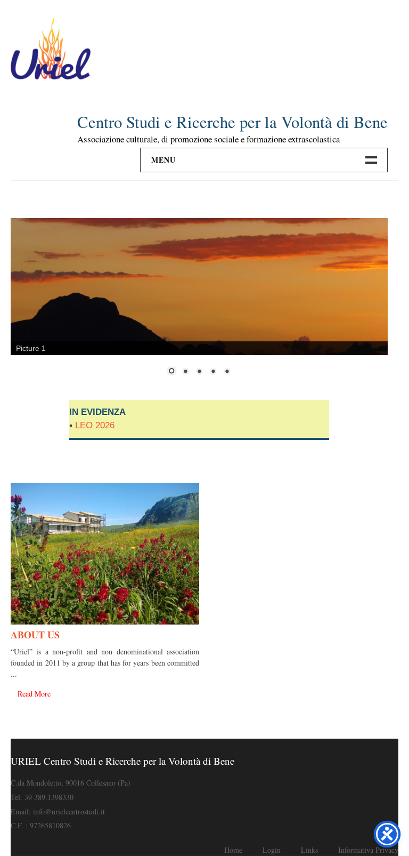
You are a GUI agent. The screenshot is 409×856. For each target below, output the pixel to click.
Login (272, 850)
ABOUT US (35, 635)
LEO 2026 (94, 425)
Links (309, 850)
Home (233, 850)
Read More (34, 694)
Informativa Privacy (368, 850)
